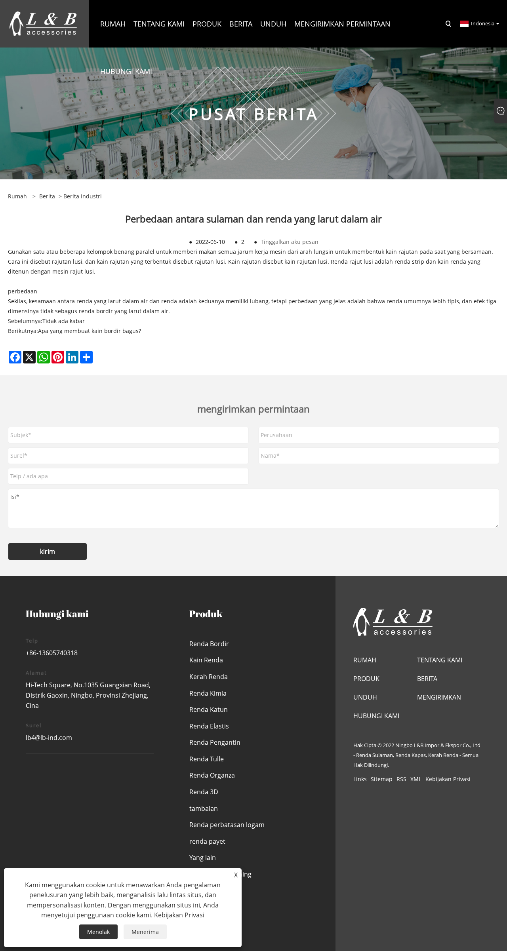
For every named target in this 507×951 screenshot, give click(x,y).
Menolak (98, 932)
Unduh (365, 697)
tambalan (203, 808)
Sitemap (382, 779)
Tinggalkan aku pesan (289, 241)
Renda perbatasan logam (227, 824)
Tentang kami (439, 660)
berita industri (82, 196)
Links (360, 779)
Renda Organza (212, 775)
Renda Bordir (209, 643)
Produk (366, 678)
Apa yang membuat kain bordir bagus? (89, 331)
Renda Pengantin (214, 742)
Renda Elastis (209, 726)
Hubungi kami (376, 715)
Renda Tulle (206, 759)
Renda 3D (203, 791)
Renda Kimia (208, 693)
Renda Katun (208, 709)
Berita (47, 196)
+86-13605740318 (52, 653)
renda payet (207, 841)
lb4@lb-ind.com (49, 737)
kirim (47, 551)
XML (415, 779)
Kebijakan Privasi (448, 779)
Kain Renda (206, 660)
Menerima (145, 932)
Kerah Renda (208, 676)
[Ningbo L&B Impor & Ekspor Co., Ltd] (43, 23)
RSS (401, 779)
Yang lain (202, 857)
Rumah (364, 660)
